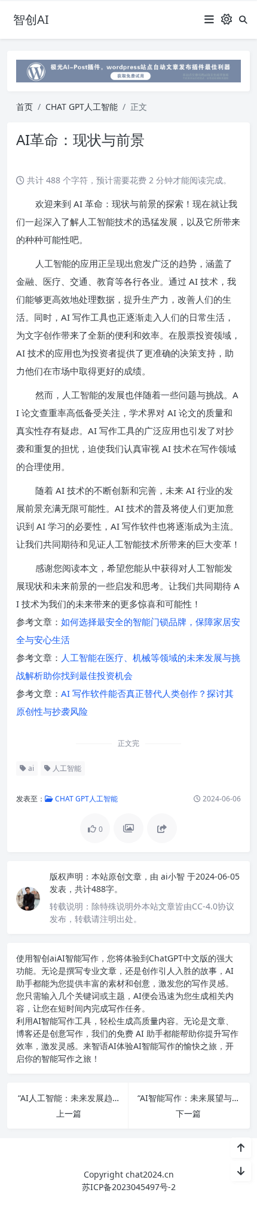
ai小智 (174, 876)
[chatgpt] (128, 70)
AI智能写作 (78, 958)
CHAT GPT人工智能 (81, 106)
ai (30, 768)
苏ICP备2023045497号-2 (129, 1186)
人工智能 (66, 768)
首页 (24, 106)
